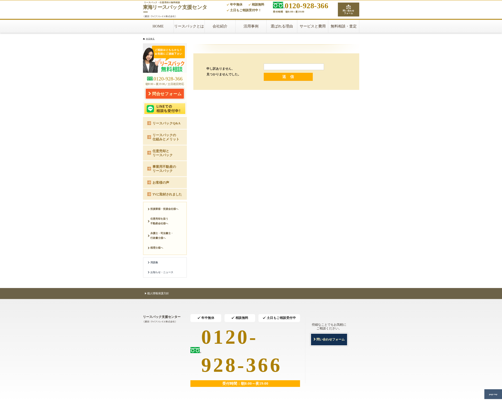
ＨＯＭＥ (150, 38)
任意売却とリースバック (163, 153)
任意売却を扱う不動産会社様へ (159, 221)
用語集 (154, 262)
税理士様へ (156, 247)
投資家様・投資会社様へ (164, 208)
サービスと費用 (313, 26)
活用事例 (251, 26)
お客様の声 (161, 182)
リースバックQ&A (167, 123)
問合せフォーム (167, 93)
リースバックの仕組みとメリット (166, 137)
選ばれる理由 (282, 26)
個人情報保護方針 (158, 293)
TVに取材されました (167, 194)
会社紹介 (220, 26)
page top (493, 394)
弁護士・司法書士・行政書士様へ (161, 235)
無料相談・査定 (344, 26)
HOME (158, 26)
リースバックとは (189, 26)
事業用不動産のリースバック (164, 169)
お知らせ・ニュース (161, 272)
